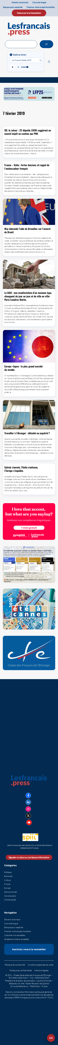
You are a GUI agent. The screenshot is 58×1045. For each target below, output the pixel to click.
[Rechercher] (46, 44)
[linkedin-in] (28, 802)
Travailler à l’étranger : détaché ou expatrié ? (27, 433)
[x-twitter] (28, 815)
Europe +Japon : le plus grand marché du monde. (23, 368)
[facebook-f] (28, 795)
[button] (51, 1038)
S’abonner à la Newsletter (29, 13)
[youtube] (29, 822)
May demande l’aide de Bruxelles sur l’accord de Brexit (27, 230)
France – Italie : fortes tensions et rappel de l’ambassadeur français (26, 166)
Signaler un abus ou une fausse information (29, 857)
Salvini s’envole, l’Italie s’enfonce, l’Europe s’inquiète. (21, 469)
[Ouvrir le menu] (49, 61)
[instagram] (28, 809)
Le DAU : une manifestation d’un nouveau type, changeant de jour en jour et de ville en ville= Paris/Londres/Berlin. (28, 296)
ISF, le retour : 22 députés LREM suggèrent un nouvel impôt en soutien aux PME (27, 132)
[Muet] (18, 67)
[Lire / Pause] (12, 67)
